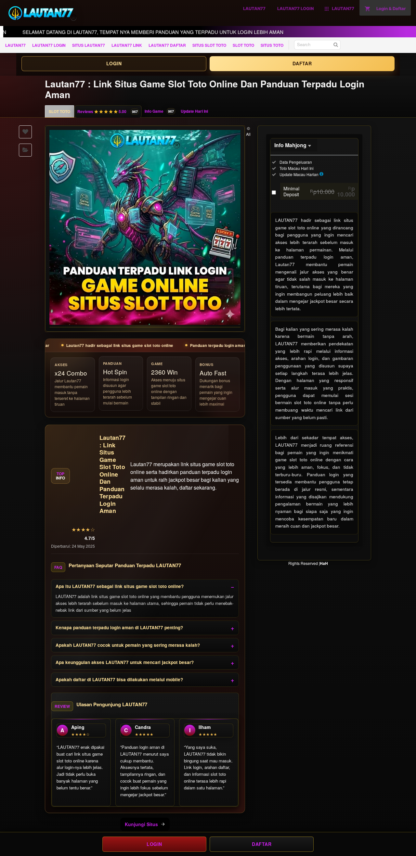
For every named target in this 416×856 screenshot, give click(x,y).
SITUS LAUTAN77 (88, 45)
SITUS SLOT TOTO (209, 45)
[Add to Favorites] (25, 131)
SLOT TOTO (243, 45)
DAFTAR (302, 63)
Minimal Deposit (319, 191)
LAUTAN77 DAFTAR (167, 45)
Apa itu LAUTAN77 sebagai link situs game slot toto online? (120, 586)
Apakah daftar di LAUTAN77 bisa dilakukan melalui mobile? (119, 679)
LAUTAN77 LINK (126, 45)
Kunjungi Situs (141, 824)
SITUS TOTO (272, 45)
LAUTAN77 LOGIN (49, 45)
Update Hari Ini (194, 111)
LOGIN (114, 63)
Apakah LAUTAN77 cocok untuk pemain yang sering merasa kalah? (128, 645)
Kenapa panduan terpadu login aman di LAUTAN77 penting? (119, 627)
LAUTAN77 (15, 45)
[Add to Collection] (25, 150)
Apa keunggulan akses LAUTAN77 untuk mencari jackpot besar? (125, 662)
